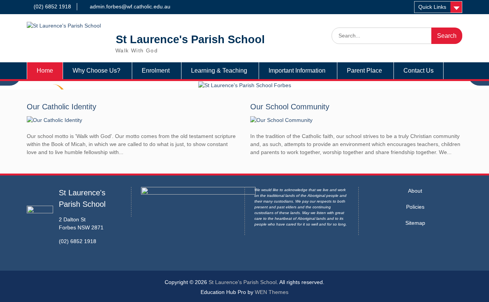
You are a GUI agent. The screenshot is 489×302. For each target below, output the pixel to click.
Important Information (297, 70)
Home (45, 70)
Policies (415, 207)
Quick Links (432, 7)
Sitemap (415, 223)
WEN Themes (271, 292)
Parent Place (364, 70)
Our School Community (289, 106)
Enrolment (156, 70)
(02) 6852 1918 (52, 6)
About (415, 191)
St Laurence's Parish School (190, 39)
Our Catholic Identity (61, 106)
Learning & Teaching (219, 70)
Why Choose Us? (96, 70)
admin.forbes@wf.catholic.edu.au (130, 6)
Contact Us (418, 70)
